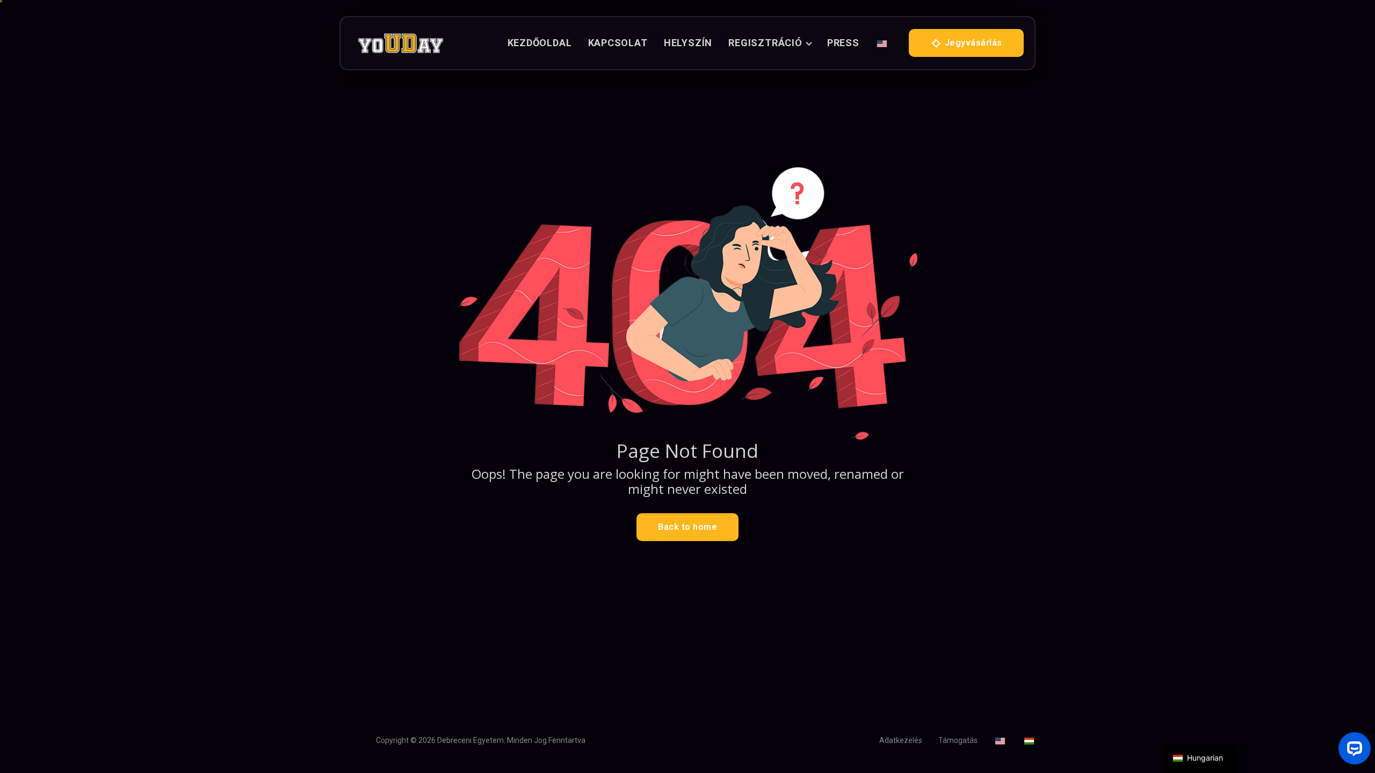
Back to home (687, 527)
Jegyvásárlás (972, 43)
